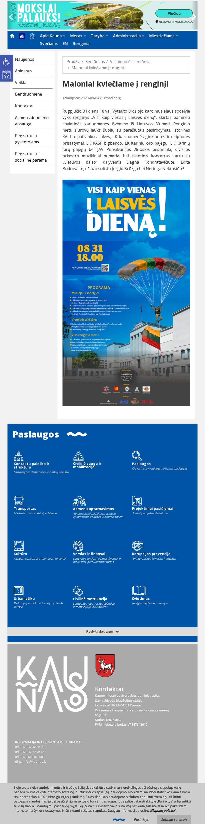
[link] (6, 61)
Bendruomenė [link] (28, 94)
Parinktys (141, 819)
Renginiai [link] (81, 43)
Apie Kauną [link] (51, 36)
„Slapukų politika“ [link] (163, 810)
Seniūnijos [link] (95, 61)
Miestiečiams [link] (162, 36)
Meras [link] (76, 36)
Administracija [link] (127, 36)
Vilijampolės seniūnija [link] (130, 61)
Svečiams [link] (49, 43)
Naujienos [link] (24, 59)
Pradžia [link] (73, 61)
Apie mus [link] (23, 71)
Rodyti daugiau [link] (100, 631)
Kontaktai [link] (24, 106)
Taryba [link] (98, 36)
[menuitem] (12, 36)
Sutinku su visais (174, 819)
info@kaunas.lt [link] (34, 761)
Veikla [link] (20, 82)
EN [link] (65, 43)
